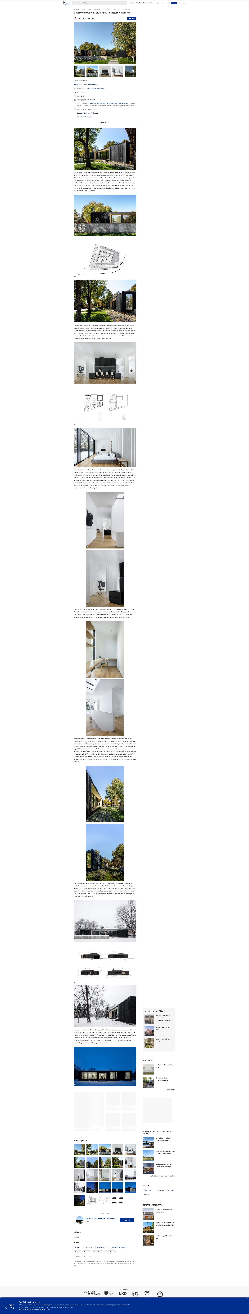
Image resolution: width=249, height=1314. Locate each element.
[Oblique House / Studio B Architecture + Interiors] (148, 1168)
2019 (82, 96)
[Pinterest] (93, 18)
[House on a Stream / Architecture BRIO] (148, 1082)
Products (146, 3)
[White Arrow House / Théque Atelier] (148, 1069)
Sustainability (148, 1190)
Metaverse (147, 1195)
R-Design (88, 117)
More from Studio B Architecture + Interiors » (162, 1176)
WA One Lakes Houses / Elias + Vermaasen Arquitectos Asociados (164, 1017)
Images (158, 3)
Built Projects (88, 1248)
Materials (171, 1190)
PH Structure (95, 113)
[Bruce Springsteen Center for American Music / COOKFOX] (148, 1227)
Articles (138, 3)
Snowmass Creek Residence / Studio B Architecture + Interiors (165, 1153)
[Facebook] (75, 18)
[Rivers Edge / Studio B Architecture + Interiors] (148, 1142)
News (152, 3)
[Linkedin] (84, 18)
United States (93, 85)
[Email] (88, 18)
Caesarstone (92, 103)
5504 (82, 92)
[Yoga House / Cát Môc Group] (149, 1043)
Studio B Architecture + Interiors (95, 89)
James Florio (90, 100)
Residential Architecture (119, 1248)
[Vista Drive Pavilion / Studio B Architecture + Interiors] (79, 1149)
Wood (77, 1237)
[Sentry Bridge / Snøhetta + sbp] (148, 1240)
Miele (126, 103)
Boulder (125, 1038)
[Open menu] (184, 2)
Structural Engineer (83, 113)
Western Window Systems (105, 103)
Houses (76, 85)
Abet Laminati (119, 103)
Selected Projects (102, 1248)
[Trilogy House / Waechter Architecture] (148, 1214)
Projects (132, 3)
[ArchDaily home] (66, 3)
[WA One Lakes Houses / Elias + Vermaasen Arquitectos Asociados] (149, 1019)
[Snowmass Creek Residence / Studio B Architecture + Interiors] (148, 1155)
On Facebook (97, 1252)
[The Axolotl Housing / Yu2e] (149, 1031)
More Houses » (171, 1089)
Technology (160, 1190)
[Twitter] (79, 18)
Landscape (80, 117)
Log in (168, 3)
